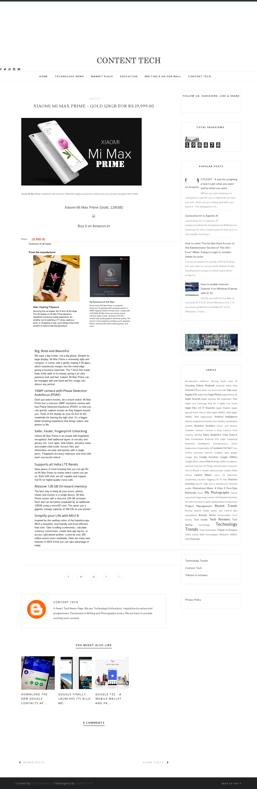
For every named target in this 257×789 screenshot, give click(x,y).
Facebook (217, 448)
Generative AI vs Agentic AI (201, 215)
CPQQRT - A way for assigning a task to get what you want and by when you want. (219, 184)
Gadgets (218, 452)
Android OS (191, 390)
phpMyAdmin (218, 502)
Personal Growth (202, 502)
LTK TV (218, 479)
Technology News (69, 76)
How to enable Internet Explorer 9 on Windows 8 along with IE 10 (219, 289)
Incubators (232, 461)
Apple (234, 390)
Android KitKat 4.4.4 (226, 385)
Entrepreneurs (220, 443)
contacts (199, 430)
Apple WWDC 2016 (221, 412)
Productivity (231, 502)
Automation (231, 421)
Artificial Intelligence (225, 416)
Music (200, 493)
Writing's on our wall (163, 76)
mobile (188, 488)
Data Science (230, 434)
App (229, 390)
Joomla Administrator (212, 470)
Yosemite (195, 539)
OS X (217, 497)
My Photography (217, 492)
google (234, 452)
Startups (203, 515)
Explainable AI (205, 448)
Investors (232, 466)
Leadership (190, 479)
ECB (217, 439)
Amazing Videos (194, 385)
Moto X (211, 488)
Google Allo (191, 457)
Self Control (225, 510)
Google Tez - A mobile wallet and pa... (108, 698)
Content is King (213, 430)
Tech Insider (201, 519)
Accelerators (191, 381)
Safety (214, 510)
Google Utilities (228, 457)
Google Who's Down (195, 461)
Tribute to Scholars (227, 530)
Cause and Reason (227, 426)
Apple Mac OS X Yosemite (200, 408)
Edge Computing (229, 439)
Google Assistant (208, 457)
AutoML (189, 426)
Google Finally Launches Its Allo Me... (74, 698)
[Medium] (18, 69)
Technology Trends (196, 560)
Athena (188, 421)
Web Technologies (209, 534)
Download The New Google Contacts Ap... (34, 698)
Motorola (190, 492)
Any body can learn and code (212, 390)
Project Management (198, 506)
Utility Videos (192, 534)
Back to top (230, 783)
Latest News (203, 474)
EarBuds (209, 439)
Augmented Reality (202, 421)
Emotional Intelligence (197, 443)
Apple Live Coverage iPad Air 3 (201, 403)
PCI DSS (189, 502)
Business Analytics (204, 425)
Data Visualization (194, 439)
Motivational (199, 488)
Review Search (193, 510)
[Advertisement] (113, 28)
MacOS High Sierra (205, 484)
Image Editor (220, 461)
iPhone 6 (196, 470)
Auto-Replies (219, 421)
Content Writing (193, 435)
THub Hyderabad (207, 530)
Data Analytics (212, 434)
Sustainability (224, 515)
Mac (225, 479)
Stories (212, 515)
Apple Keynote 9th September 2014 (219, 399)
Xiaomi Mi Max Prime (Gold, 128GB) (94, 207)
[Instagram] (14, 69)
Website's (224, 534)
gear (227, 452)
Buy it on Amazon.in (94, 226)
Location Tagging (205, 479)
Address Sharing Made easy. (216, 381)
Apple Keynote (193, 399)
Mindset (233, 484)
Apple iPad (203, 394)
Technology (204, 525)
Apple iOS (191, 394)
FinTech (227, 448)
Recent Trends (226, 506)
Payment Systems (228, 497)
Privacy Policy (193, 599)
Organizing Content (205, 497)
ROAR (206, 510)
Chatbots (189, 430)
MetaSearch (222, 484)
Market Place (102, 76)
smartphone (191, 515)
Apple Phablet (223, 408)
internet (189, 466)
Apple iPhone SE (229, 394)
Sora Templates (41, 783)
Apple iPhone (214, 394)
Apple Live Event (228, 403)
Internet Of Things (203, 466)
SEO (235, 510)
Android (94, 98)
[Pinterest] (9, 69)
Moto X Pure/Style (227, 488)
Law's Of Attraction (225, 475)
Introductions (220, 466)
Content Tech (65, 602)
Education (129, 76)
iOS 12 (188, 470)
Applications (207, 417)
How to (209, 461)
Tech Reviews (220, 519)
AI (236, 381)
